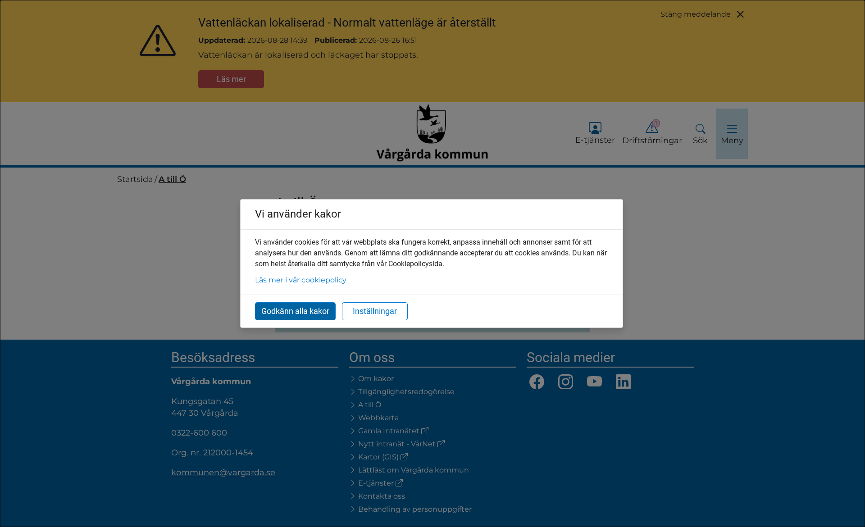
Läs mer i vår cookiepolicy (300, 280)
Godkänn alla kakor (295, 311)
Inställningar (375, 311)
